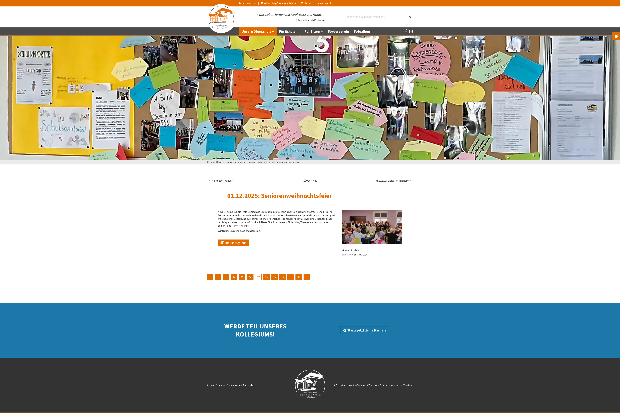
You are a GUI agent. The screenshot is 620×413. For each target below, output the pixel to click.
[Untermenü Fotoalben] (372, 31)
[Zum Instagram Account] (410, 31)
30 (282, 277)
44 (298, 277)
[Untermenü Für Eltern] (323, 31)
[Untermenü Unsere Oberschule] (274, 31)
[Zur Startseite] (221, 16)
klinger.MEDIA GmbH (403, 385)
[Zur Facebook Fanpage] (406, 31)
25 (242, 277)
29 (274, 277)
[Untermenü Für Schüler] (299, 31)
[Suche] (410, 17)
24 (234, 277)
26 (250, 277)
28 (266, 277)
